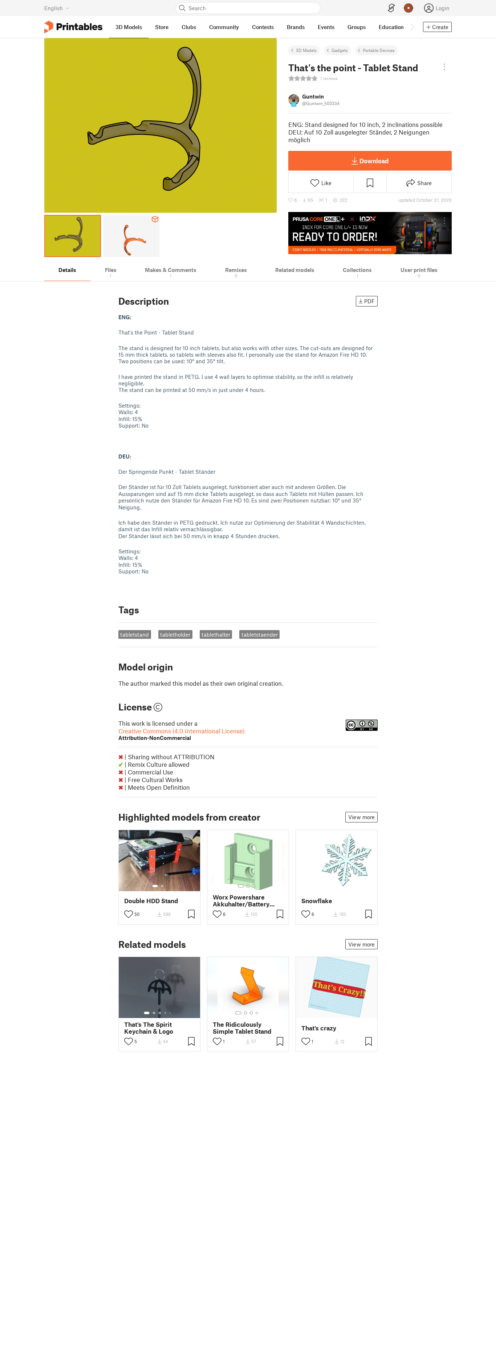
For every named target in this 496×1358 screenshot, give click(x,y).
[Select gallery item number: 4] (165, 1013)
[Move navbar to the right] (412, 27)
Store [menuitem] (161, 27)
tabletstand (134, 634)
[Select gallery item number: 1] (155, 886)
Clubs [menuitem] (189, 27)
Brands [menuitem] (296, 27)
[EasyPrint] (391, 8)
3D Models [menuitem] (128, 27)
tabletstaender (259, 634)
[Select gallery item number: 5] (170, 1013)
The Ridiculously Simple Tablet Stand (242, 1028)
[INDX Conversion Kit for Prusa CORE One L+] (370, 233)
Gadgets (340, 50)
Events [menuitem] (326, 27)
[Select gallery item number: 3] (253, 886)
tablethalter (216, 634)
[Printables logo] (73, 27)
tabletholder (175, 634)
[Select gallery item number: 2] (162, 886)
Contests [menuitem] (263, 27)
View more (361, 817)
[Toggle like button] (128, 914)
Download (374, 160)
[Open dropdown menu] (444, 67)
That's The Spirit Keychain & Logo (148, 1028)
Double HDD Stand (151, 900)
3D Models (306, 50)
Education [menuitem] (391, 27)
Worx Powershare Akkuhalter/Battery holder (241, 901)
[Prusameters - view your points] (408, 8)
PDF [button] (369, 301)
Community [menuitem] (224, 27)
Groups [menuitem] (356, 27)
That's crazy (318, 1028)
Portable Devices (379, 50)
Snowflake (316, 900)
